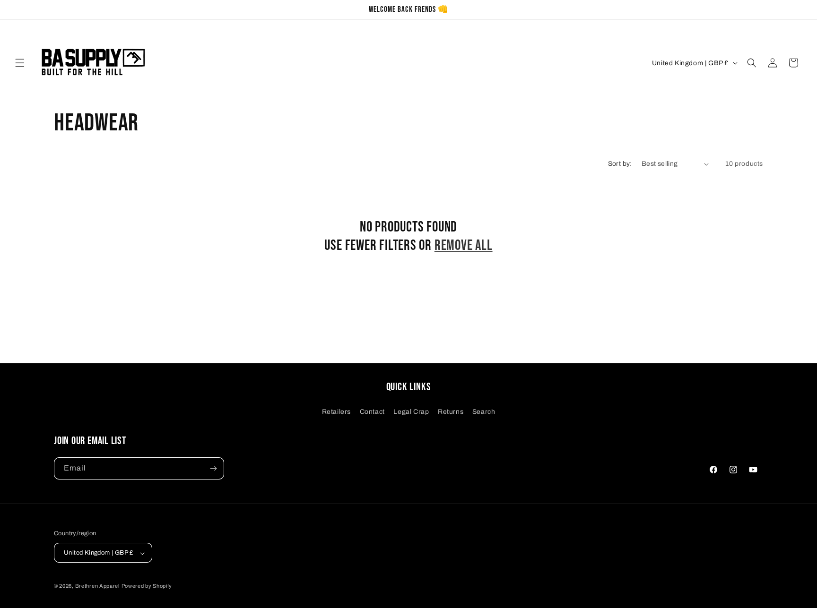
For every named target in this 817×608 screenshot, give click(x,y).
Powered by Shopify (147, 586)
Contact (372, 411)
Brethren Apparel (97, 586)
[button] (19, 62)
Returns (450, 411)
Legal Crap (411, 411)
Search (483, 411)
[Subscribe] (213, 468)
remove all (464, 245)
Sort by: (620, 163)
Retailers (336, 411)
